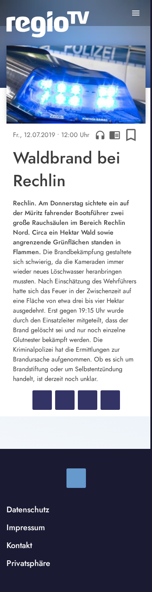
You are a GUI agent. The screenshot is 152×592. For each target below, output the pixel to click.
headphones (100, 135)
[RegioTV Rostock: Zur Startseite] (47, 24)
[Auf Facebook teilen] (42, 400)
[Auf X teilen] (65, 400)
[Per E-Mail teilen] (110, 400)
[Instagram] (76, 478)
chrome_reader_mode (114, 135)
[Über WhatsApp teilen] (87, 400)
